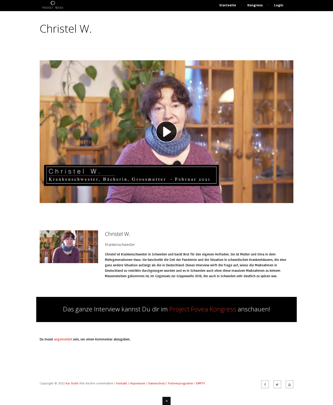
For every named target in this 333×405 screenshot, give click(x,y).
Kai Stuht (71, 383)
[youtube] (289, 384)
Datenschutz (156, 383)
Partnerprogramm (180, 383)
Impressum (137, 383)
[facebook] (265, 384)
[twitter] (277, 384)
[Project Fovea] (53, 8)
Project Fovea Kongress (202, 309)
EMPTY (200, 383)
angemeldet (63, 339)
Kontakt (121, 383)
